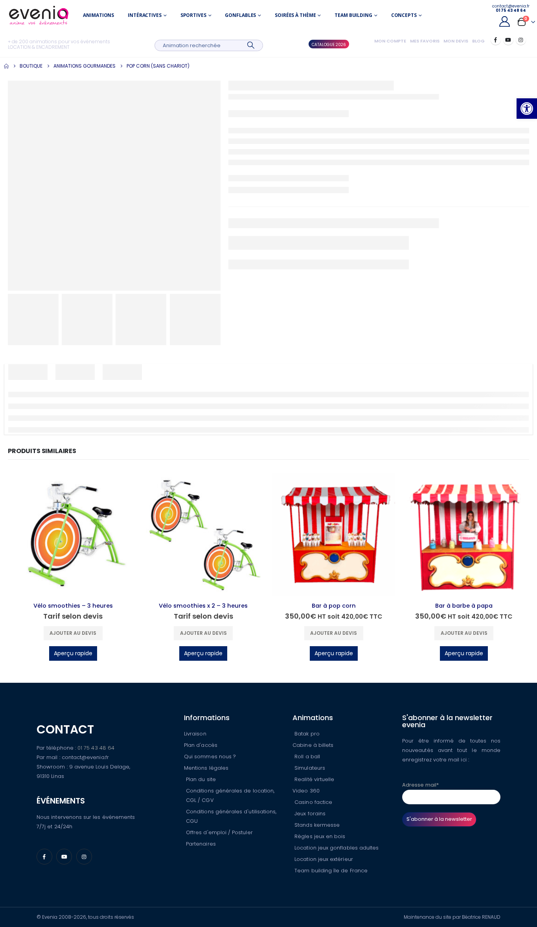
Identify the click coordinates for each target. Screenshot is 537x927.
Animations (98, 15)
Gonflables (240, 15)
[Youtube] (508, 40)
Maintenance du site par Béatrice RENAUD (452, 917)
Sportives (193, 15)
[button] (527, 108)
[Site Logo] (39, 15)
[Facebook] (496, 40)
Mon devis (455, 41)
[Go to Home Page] (6, 66)
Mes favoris (425, 41)
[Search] (251, 45)
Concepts (404, 15)
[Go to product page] (73, 534)
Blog (478, 41)
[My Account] (504, 21)
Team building (353, 15)
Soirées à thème (295, 15)
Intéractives (145, 15)
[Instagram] (521, 40)
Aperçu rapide (73, 653)
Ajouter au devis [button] (73, 633)
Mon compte (390, 41)
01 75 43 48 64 (95, 748)
